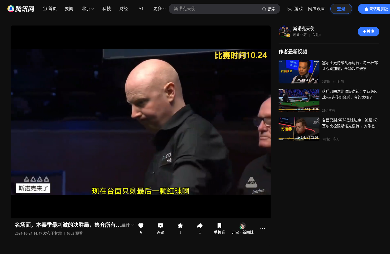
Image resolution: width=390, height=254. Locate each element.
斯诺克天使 (303, 28)
